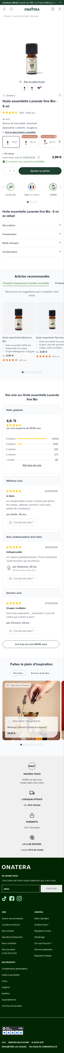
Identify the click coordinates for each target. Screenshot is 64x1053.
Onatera (10, 95)
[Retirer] (4, 171)
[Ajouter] (14, 171)
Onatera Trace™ (41, 924)
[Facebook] (12, 898)
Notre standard (41, 918)
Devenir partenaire (43, 949)
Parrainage (39, 937)
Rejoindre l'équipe (43, 955)
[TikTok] (4, 898)
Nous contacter (9, 943)
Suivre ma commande (12, 918)
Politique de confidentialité (43, 1047)
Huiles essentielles (11, 974)
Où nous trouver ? (43, 943)
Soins (4, 981)
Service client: (9, 951)
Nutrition (6, 993)
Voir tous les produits (12, 1005)
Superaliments (9, 999)
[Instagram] (19, 898)
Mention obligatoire (18, 1042)
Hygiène (6, 987)
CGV (4, 1042)
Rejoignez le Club (42, 930)
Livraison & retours (11, 924)
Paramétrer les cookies (14, 1047)
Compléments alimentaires (14, 968)
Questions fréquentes (12, 937)
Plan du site (38, 1042)
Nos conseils (8, 930)
